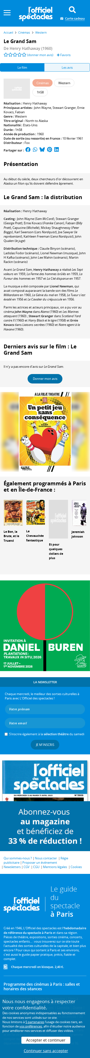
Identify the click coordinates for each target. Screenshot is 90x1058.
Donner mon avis (45, 378)
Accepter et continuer (46, 1040)
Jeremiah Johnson (78, 534)
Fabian (20, 112)
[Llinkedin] (57, 150)
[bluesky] (42, 150)
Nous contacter (46, 858)
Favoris (65, 55)
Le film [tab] (22, 67)
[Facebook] (28, 150)
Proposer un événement (39, 862)
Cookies (76, 867)
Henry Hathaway (35, 103)
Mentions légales (55, 867)
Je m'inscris (45, 745)
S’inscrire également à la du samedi (46, 734)
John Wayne (42, 107)
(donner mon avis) (40, 55)
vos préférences (30, 1026)
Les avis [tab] (67, 67)
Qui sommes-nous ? (18, 858)
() (35, 219)
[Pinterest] (49, 150)
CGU (36, 867)
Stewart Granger (64, 107)
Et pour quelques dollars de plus (56, 551)
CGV (27, 867)
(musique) (59, 253)
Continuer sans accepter (46, 1050)
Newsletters (12, 867)
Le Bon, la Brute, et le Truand (11, 536)
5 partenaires (34, 1022)
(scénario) (57, 248)
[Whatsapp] (35, 150)
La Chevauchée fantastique (35, 535)
